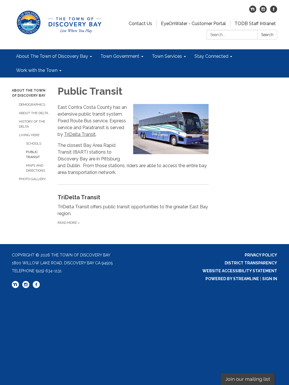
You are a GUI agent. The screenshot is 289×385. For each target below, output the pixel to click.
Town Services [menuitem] (167, 56)
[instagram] (263, 11)
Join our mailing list (247, 379)
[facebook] (273, 11)
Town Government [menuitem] (119, 56)
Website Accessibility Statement (239, 271)
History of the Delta (32, 124)
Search (267, 34)
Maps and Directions (35, 167)
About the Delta (33, 113)
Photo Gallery (32, 179)
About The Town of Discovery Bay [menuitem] (52, 56)
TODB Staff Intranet (255, 23)
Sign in (269, 278)
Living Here (29, 135)
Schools (33, 143)
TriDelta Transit (80, 134)
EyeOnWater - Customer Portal (193, 23)
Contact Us (140, 23)
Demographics (32, 105)
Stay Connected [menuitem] (211, 56)
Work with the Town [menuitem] (37, 70)
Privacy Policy (261, 255)
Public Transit (33, 154)
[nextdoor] (252, 11)
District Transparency (251, 263)
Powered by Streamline (232, 278)
